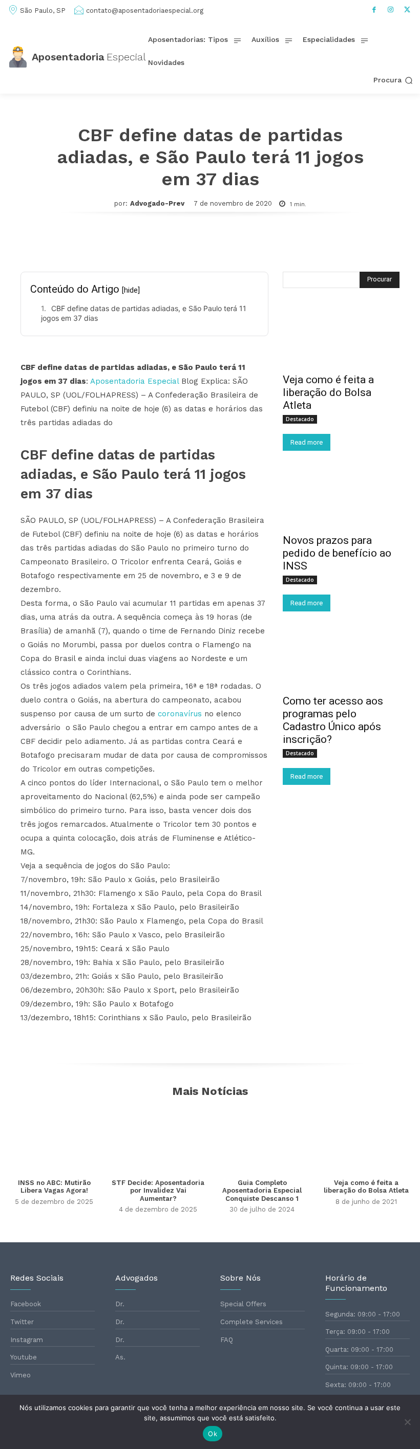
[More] (328, 242)
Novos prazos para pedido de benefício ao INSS (337, 553)
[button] (393, 80)
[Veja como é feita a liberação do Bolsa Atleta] (341, 338)
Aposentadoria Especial (134, 381)
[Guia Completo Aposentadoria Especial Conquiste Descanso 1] (262, 1138)
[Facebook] (374, 9)
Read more (306, 442)
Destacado (300, 419)
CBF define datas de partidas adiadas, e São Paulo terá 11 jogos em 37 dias (143, 313)
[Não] (407, 1422)
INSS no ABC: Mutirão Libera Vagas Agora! (54, 1187)
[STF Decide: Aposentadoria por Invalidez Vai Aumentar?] (158, 1138)
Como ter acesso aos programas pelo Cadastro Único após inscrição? (333, 720)
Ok (212, 1434)
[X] (407, 9)
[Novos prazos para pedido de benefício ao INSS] (341, 498)
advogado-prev (157, 203)
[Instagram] (390, 9)
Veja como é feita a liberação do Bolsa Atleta (328, 392)
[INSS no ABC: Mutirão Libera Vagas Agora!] (54, 1138)
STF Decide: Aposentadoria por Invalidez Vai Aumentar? (158, 1190)
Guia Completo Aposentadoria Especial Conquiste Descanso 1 (262, 1190)
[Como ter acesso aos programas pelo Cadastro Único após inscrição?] (341, 659)
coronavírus (180, 713)
